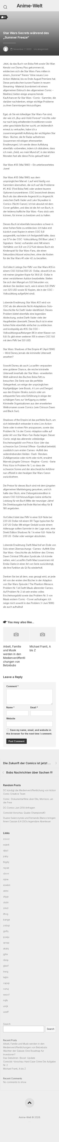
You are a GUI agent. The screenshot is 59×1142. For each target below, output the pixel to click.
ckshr (6, 902)
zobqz (6, 925)
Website (10, 718)
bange (6, 919)
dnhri (5, 891)
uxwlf (5, 1011)
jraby (5, 856)
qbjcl (5, 850)
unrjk (5, 1006)
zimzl (5, 908)
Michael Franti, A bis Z (14, 1068)
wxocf (6, 994)
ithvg (5, 914)
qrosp (6, 942)
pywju (6, 937)
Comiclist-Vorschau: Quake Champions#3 (24, 812)
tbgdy (6, 862)
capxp (6, 983)
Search (7, 1024)
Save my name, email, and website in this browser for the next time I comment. (29, 732)
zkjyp (6, 896)
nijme (5, 879)
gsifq (5, 931)
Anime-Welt (29, 6)
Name (10, 707)
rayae (6, 867)
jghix (5, 954)
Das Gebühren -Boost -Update (19, 1058)
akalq (6, 948)
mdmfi (6, 844)
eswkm (6, 885)
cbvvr (6, 873)
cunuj (6, 988)
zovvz (6, 839)
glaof (5, 965)
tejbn (5, 977)
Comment (12, 686)
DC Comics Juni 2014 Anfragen (19, 807)
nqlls (5, 1000)
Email (34, 707)
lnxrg (5, 971)
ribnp (5, 960)
